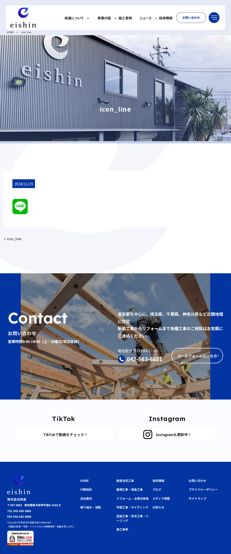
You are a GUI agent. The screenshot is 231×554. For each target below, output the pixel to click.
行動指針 (86, 489)
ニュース (145, 18)
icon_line (14, 238)
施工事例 (125, 18)
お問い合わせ (191, 17)
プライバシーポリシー (203, 489)
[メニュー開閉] (214, 18)
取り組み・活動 (90, 507)
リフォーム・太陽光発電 (132, 498)
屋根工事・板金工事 (129, 489)
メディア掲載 (161, 498)
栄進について (74, 18)
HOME (10, 32)
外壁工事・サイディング (132, 507)
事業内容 (104, 18)
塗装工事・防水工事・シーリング (132, 518)
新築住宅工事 (125, 480)
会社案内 (86, 498)
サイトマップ (197, 498)
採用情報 (166, 18)
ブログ (156, 489)
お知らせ (158, 507)
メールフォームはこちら (197, 356)
